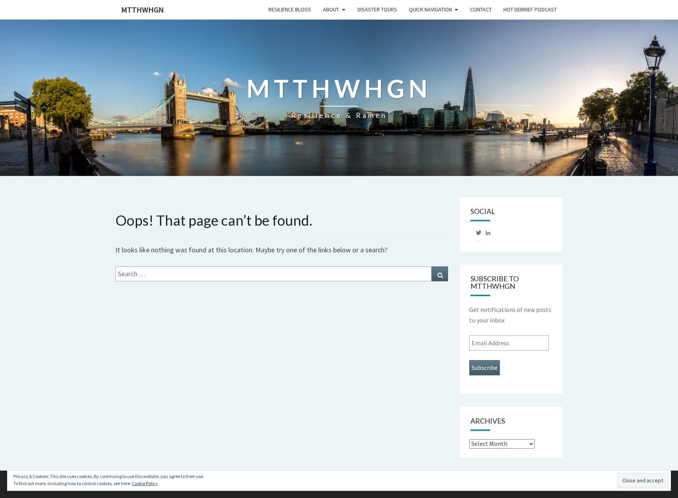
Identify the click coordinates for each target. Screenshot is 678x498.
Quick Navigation (430, 9)
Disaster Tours (377, 9)
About (331, 9)
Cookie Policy (145, 483)
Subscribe (485, 367)
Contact (481, 9)
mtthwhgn (142, 9)
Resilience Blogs (289, 9)
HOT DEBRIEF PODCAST (530, 9)
